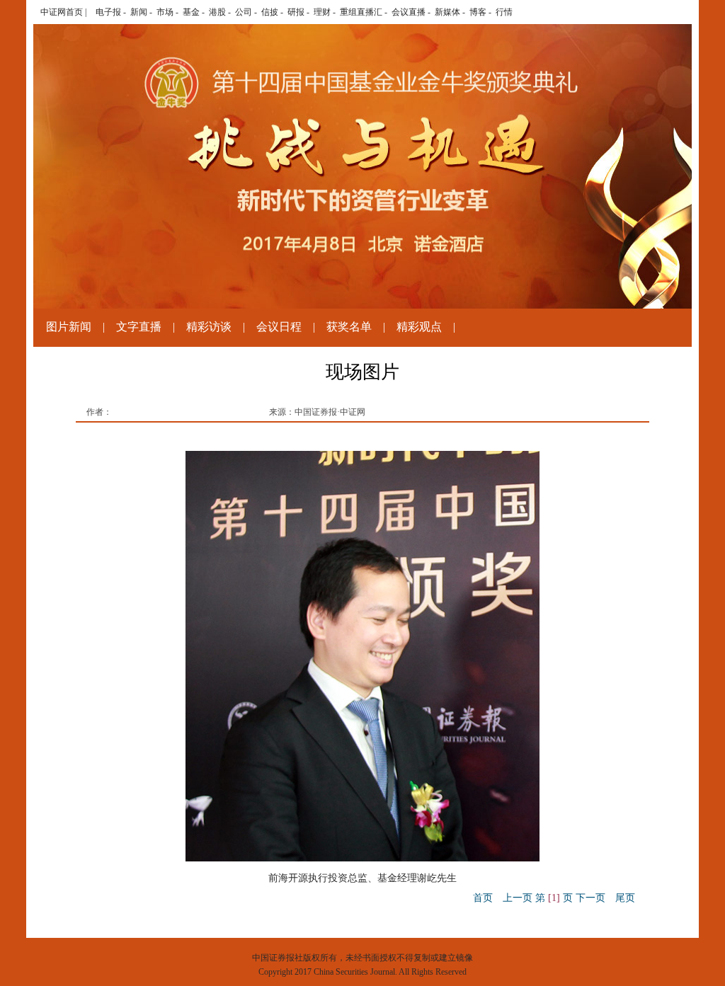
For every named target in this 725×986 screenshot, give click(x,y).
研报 (295, 12)
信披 (269, 12)
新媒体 (447, 12)
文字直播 (138, 327)
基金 (191, 12)
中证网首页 (61, 12)
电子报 (108, 12)
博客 (477, 12)
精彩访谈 (209, 327)
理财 (322, 12)
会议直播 (409, 12)
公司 (243, 12)
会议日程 (279, 327)
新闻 (138, 12)
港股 (217, 12)
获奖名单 (349, 327)
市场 (164, 12)
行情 (504, 12)
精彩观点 (419, 327)
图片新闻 (68, 327)
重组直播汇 (361, 12)
